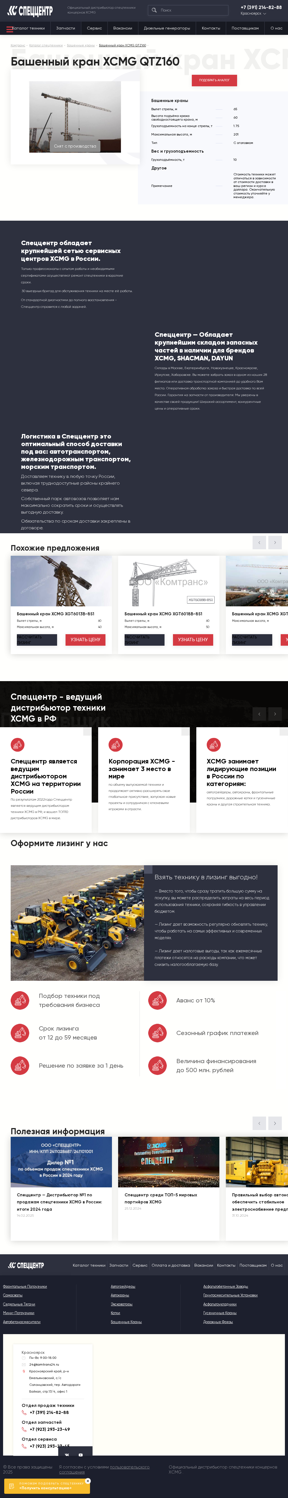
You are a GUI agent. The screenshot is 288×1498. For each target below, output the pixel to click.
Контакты (211, 28)
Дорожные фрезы (218, 1322)
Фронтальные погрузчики (25, 1286)
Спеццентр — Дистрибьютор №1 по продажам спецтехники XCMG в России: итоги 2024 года (59, 1202)
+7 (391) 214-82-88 (261, 7)
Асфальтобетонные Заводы (225, 1286)
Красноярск (251, 13)
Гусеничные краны (220, 1313)
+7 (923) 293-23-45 (49, 1446)
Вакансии (122, 28)
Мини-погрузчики (18, 1313)
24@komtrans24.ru (44, 1364)
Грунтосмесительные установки (230, 1295)
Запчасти (65, 28)
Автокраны (120, 1295)
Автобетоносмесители (21, 1322)
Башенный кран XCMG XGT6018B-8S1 (163, 613)
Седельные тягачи (19, 1304)
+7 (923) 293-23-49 (50, 1429)
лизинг (29, 640)
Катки (115, 1313)
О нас (276, 28)
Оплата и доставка (171, 1265)
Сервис (94, 28)
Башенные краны (126, 1322)
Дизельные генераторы (167, 28)
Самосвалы (12, 1295)
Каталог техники (28, 28)
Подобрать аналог (214, 80)
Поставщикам (245, 28)
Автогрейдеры (123, 1286)
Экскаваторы (121, 1304)
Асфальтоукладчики (220, 1304)
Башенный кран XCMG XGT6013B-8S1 (55, 613)
